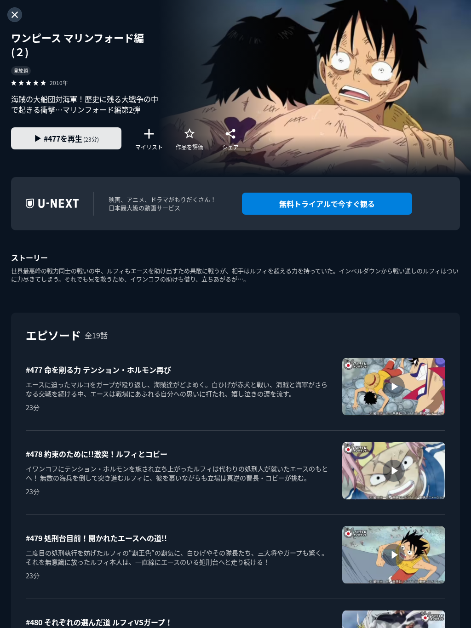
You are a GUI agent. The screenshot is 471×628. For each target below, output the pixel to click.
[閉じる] (14, 14)
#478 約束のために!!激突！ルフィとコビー (96, 453)
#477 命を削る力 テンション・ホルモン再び (98, 369)
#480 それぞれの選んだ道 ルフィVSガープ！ (99, 622)
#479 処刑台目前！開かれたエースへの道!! (96, 537)
